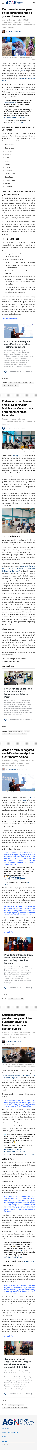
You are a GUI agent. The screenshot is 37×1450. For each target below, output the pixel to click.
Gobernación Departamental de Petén (14, 734)
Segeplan (24, 1407)
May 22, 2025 (18, 123)
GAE (10, 1405)
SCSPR (4, 1436)
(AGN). (15, 455)
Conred (27, 731)
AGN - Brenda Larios (14, 1041)
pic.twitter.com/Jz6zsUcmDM (14, 1151)
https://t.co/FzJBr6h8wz (13, 1149)
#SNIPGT (19, 1250)
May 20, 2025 (29, 1261)
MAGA (22, 71)
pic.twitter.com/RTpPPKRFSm (14, 117)
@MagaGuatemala (10, 102)
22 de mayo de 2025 (9, 34)
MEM (24, 800)
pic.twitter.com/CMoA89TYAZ (14, 1258)
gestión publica (18, 1405)
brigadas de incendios (15, 731)
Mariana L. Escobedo (14, 31)
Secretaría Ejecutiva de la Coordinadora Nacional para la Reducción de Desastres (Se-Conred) (18, 568)
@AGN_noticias (15, 877)
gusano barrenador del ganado (18, 382)
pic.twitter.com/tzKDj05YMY (14, 879)
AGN (9, 428)
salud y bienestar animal (10, 385)
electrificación (13, 999)
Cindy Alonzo (12, 769)
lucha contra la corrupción (11, 1407)
